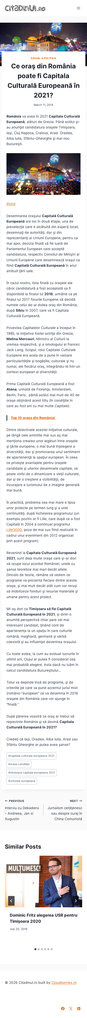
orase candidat (19, 764)
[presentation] (43, 881)
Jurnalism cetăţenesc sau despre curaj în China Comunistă (65, 810)
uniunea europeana (21, 780)
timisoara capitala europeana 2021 (31, 772)
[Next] (75, 901)
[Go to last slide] (11, 901)
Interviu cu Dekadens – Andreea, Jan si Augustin (22, 810)
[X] (70, 1008)
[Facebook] (62, 1008)
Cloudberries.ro (63, 983)
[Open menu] (78, 8)
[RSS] (78, 1008)
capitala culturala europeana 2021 (31, 755)
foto (11, 204)
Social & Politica (43, 58)
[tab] (35, 949)
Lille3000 (14, 530)
